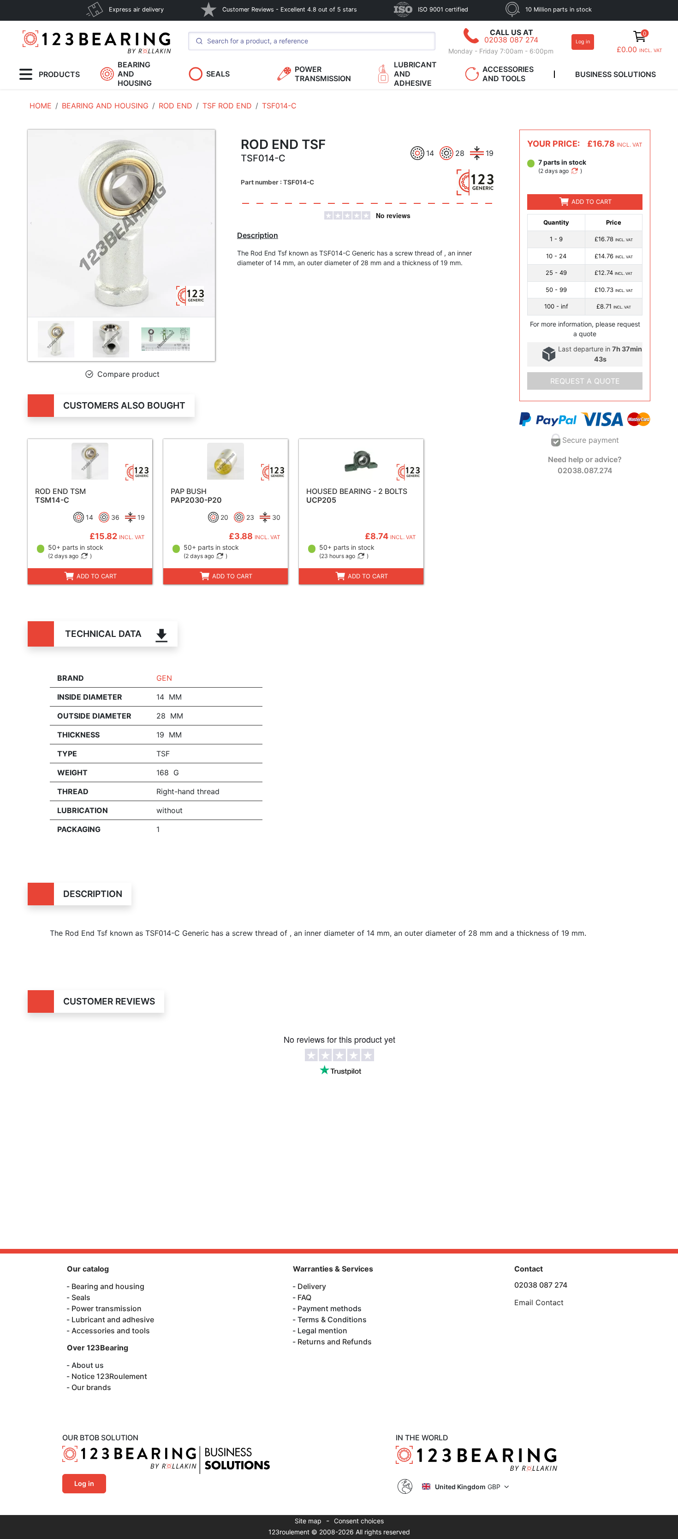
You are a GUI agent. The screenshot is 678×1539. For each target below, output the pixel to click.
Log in (583, 42)
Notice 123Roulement (109, 1376)
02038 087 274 (511, 39)
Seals (80, 1297)
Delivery (311, 1286)
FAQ (304, 1297)
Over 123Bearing (97, 1347)
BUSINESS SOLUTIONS (615, 74)
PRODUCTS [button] (59, 74)
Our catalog (88, 1268)
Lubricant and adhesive (112, 1319)
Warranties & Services (333, 1268)
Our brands (91, 1387)
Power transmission (106, 1308)
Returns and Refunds (334, 1341)
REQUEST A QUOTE (585, 381)
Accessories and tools (110, 1330)
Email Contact (539, 1302)
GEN (164, 678)
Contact (528, 1268)
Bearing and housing (107, 1286)
